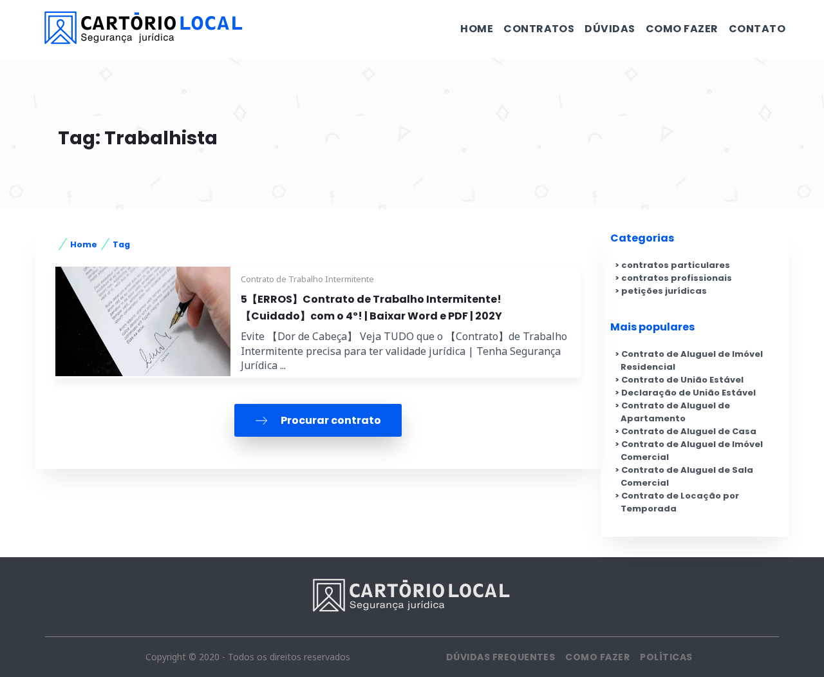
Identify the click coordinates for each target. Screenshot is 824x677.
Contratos (538, 28)
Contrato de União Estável (682, 380)
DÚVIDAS (610, 28)
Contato (757, 28)
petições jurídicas (664, 291)
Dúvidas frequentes (501, 657)
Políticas (666, 657)
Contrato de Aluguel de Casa (688, 431)
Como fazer (682, 28)
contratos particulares (675, 265)
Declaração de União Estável (688, 392)
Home (476, 28)
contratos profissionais (676, 278)
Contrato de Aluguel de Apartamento (675, 411)
